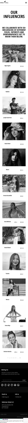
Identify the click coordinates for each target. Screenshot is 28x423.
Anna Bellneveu (7, 221)
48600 (22, 300)
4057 (22, 326)
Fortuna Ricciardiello (7, 195)
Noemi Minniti (7, 247)
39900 (22, 144)
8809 (22, 196)
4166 (16, 352)
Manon (7, 169)
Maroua (7, 299)
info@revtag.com (5, 397)
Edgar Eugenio (7, 65)
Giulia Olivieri (7, 143)
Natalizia (7, 91)
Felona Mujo (7, 325)
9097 (22, 274)
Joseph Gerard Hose (7, 117)
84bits (5, 414)
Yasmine (7, 273)
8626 (22, 118)
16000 (22, 66)
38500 (22, 352)
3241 (16, 222)
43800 (22, 222)
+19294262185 (18, 397)
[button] (26, 2)
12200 (22, 248)
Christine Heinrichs (7, 351)
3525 (22, 170)
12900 (22, 92)
